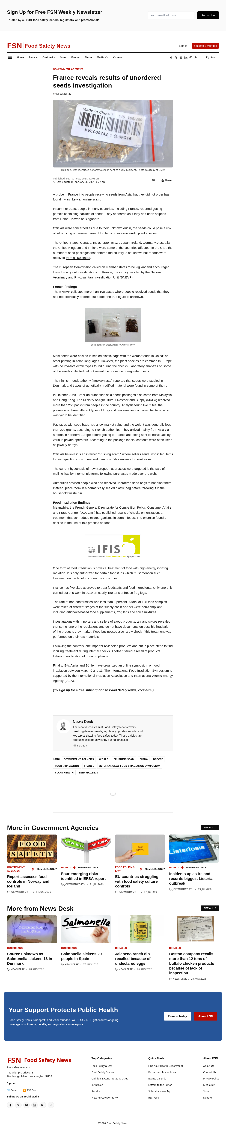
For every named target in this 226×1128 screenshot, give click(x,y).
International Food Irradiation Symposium (129, 765)
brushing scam (124, 759)
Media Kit (209, 1085)
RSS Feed (153, 1097)
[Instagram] (181, 57)
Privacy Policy (211, 1078)
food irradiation (67, 765)
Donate (207, 1097)
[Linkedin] (186, 57)
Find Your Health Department (165, 1065)
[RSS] (195, 57)
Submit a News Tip (159, 1091)
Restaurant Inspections (162, 1072)
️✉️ (12, 1090)
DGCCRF (158, 759)
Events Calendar (158, 1078)
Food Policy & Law (101, 1065)
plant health (64, 772)
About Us (208, 1065)
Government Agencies (68, 69)
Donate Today (177, 1016)
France (89, 765)
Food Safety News (116, 1123)
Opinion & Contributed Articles (109, 1078)
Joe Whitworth (20, 891)
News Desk (63, 93)
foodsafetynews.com (19, 1067)
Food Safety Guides (102, 1072)
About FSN (205, 1016)
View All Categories (102, 1097)
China (144, 759)
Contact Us (209, 1072)
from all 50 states (78, 258)
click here (144, 690)
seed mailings (88, 772)
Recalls (121, 948)
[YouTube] (190, 57)
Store (206, 1091)
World (103, 759)
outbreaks (15, 948)
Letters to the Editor (160, 1085)
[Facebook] (171, 57)
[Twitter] (176, 57)
